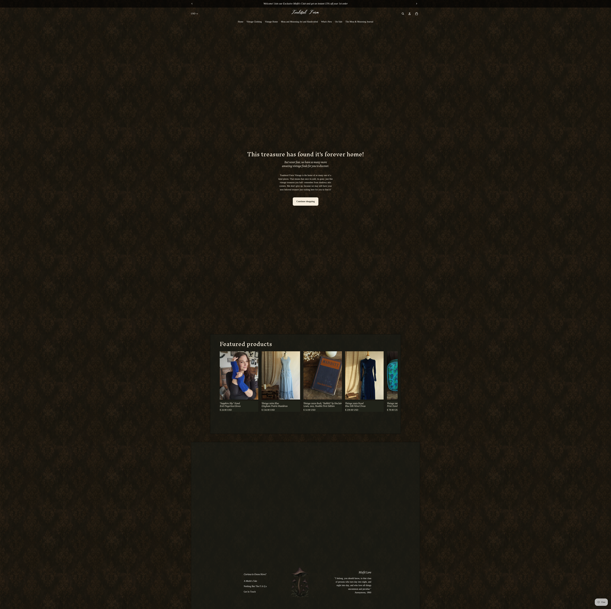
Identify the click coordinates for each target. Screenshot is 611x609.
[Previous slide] (192, 3)
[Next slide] (416, 3)
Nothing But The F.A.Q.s (255, 586)
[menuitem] (240, 21)
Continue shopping (305, 201)
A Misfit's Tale (250, 581)
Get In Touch (250, 592)
